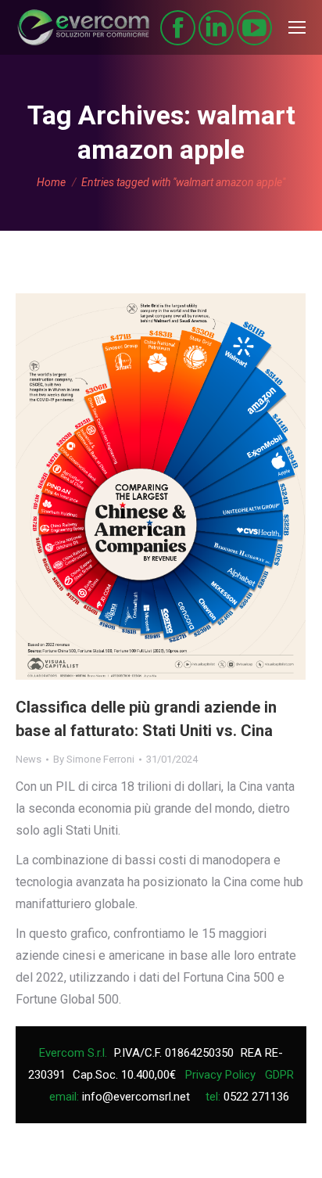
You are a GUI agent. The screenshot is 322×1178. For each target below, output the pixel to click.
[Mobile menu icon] (297, 27)
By (93, 759)
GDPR (279, 1075)
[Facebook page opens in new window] (177, 27)
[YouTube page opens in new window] (254, 27)
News (28, 759)
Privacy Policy (220, 1075)
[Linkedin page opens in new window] (216, 27)
